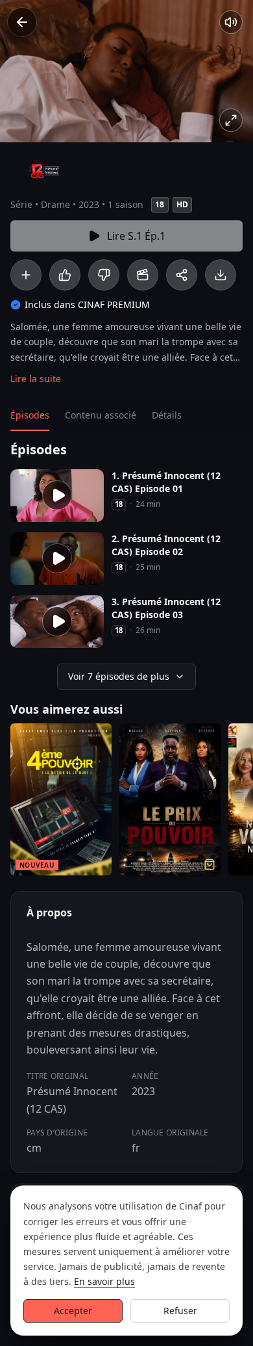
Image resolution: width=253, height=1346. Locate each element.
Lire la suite (35, 378)
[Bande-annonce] (142, 275)
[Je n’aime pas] (103, 275)
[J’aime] (64, 275)
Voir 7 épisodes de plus (118, 676)
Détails (167, 415)
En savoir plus (104, 1281)
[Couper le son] (231, 22)
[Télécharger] (220, 275)
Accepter (73, 1310)
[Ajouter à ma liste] (26, 275)
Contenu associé (100, 415)
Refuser (180, 1310)
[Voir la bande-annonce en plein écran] (231, 120)
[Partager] (181, 275)
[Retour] (22, 22)
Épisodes (29, 415)
